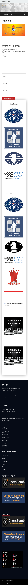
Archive (4, 467)
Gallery (4, 469)
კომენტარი (5, 56)
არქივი (4, 443)
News (3, 458)
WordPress (11, 583)
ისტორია (4, 440)
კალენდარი (5, 437)
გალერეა (5, 445)
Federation (5, 455)
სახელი (4, 76)
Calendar (4, 461)
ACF (12, 580)
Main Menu (8, 14)
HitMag (17, 583)
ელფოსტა (5, 83)
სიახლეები (5, 434)
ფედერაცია (5, 431)
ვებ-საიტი (5, 90)
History (4, 464)
